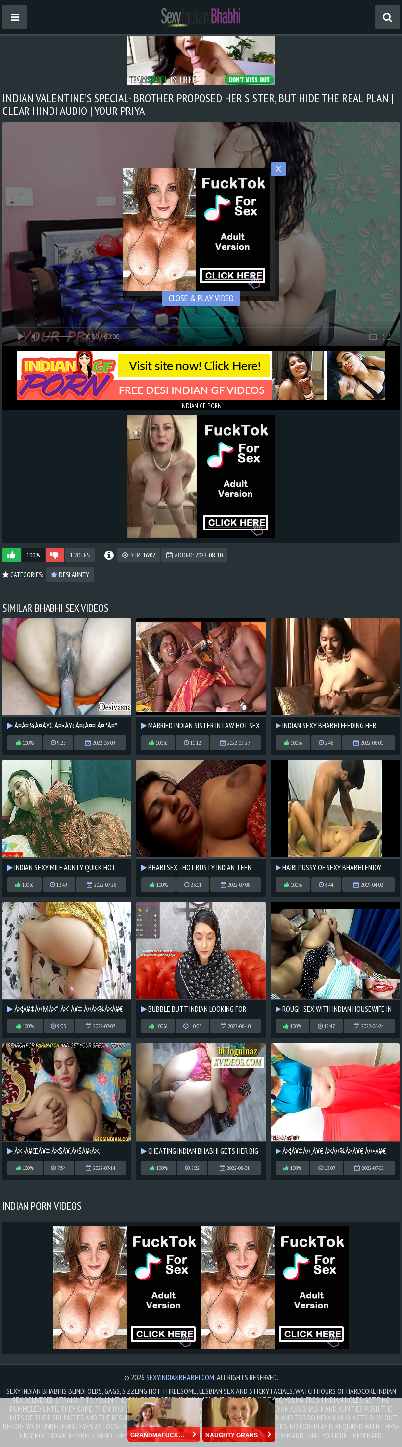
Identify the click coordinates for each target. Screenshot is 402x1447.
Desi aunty (73, 574)
